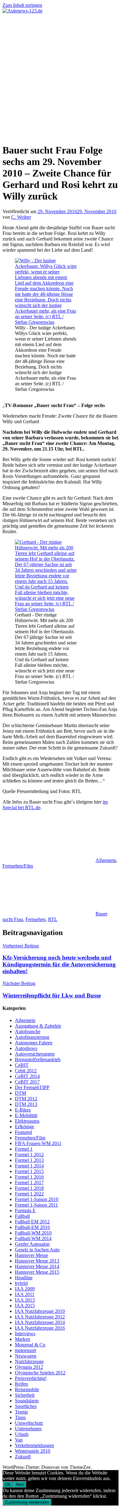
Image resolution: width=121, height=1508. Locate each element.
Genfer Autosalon (32, 1244)
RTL (52, 919)
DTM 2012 (26, 1098)
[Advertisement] (60, 77)
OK (8, 1484)
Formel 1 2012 (29, 1154)
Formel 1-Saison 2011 (36, 1205)
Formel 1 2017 (29, 1182)
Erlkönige (24, 1126)
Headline (24, 1277)
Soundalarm (26, 1400)
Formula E (25, 1210)
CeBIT (22, 1065)
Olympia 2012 (29, 1367)
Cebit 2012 (26, 1070)
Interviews (25, 1333)
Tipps (20, 1417)
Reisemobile (27, 1389)
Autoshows (26, 1048)
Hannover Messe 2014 (37, 1266)
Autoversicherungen (35, 1054)
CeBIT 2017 (27, 1081)
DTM (20, 1093)
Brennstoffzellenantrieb (37, 1059)
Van (19, 1439)
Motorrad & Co (30, 1344)
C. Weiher (21, 217)
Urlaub (22, 1434)
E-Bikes (23, 1109)
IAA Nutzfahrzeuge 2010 (40, 1311)
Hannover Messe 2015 (37, 1272)
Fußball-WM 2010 (33, 1232)
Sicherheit (24, 1395)
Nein (20, 1484)
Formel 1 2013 (29, 1160)
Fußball (22, 1216)
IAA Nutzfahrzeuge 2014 (40, 1322)
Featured (23, 1132)
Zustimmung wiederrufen (27, 1502)
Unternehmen (28, 1428)
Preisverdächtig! (31, 1378)
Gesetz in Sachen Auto (37, 1249)
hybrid (21, 1283)
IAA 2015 (25, 1305)
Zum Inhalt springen (22, 5)
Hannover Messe (31, 1255)
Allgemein (106, 860)
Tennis (21, 1411)
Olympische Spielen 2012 (40, 1372)
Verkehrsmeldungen (34, 1445)
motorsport (25, 1350)
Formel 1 (24, 1149)
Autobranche (27, 1031)
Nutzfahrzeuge (29, 1361)
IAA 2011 (24, 1294)
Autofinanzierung (32, 1037)
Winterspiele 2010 (32, 1451)
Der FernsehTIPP (32, 1087)
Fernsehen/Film (17, 866)
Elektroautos (27, 1121)
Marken (22, 1339)
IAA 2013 (25, 1300)
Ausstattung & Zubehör (38, 1026)
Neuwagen (25, 1356)
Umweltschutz (29, 1423)
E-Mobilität (26, 1115)
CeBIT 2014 (27, 1076)
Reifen (21, 1384)
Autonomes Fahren (33, 1042)
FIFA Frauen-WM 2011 (38, 1143)
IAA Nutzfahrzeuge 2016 (40, 1328)
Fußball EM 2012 (32, 1221)
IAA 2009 (25, 1288)
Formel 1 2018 (29, 1188)
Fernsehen (35, 919)
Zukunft (23, 1456)
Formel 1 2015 (29, 1171)
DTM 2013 (26, 1104)
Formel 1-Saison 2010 (36, 1199)
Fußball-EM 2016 (32, 1227)
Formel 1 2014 (29, 1165)
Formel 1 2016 (29, 1177)
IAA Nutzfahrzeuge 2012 (40, 1316)
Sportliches (26, 1406)
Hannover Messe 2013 (37, 1260)
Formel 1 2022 (29, 1193)
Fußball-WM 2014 (33, 1238)
